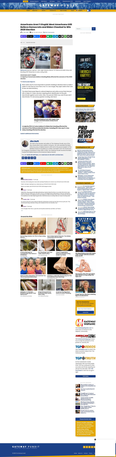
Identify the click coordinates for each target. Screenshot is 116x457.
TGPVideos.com (82, 349)
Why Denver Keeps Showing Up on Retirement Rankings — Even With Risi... (88, 403)
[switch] (89, 11)
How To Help (63, 10)
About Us (34, 10)
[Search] (94, 28)
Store (58, 1)
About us (80, 453)
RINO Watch (44, 1)
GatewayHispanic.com (85, 328)
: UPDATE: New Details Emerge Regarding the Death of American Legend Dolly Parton (86, 208)
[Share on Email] (68, 36)
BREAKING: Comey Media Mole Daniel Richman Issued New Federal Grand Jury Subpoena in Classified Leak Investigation (86, 177)
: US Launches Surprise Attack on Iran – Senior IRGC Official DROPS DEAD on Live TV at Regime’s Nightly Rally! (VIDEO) (86, 188)
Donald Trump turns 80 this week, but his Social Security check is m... (87, 412)
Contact (86, 453)
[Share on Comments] (62, 36)
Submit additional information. (29, 133)
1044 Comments (49, 32)
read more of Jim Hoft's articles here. (52, 155)
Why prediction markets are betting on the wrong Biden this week (88, 386)
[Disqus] (46, 194)
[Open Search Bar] (84, 10)
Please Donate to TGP (68, 1)
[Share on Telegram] (54, 36)
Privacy (90, 453)
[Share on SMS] (65, 36)
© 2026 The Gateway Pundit (19, 453)
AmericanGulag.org (84, 339)
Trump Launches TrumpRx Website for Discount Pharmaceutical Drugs (87, 399)
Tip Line (25, 1)
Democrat (23, 70)
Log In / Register (87, 1)
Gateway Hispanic (34, 1)
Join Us (43, 10)
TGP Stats (85, 376)
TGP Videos (52, 1)
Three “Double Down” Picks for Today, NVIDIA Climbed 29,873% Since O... (88, 407)
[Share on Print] (71, 36)
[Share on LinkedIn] (57, 36)
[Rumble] (95, 447)
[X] (89, 447)
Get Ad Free (78, 1)
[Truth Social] (84, 447)
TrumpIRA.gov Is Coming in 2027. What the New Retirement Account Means (88, 394)
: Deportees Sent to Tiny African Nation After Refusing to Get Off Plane (87, 213)
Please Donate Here (85, 419)
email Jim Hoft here (32, 155)
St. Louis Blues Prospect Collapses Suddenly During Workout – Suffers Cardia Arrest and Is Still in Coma (86, 172)
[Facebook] (92, 447)
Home (28, 10)
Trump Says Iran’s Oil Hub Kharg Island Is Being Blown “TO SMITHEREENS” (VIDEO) (86, 158)
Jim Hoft (34, 141)
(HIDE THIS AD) (61, 14)
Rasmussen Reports (29, 82)
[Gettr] (87, 447)
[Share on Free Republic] (59, 36)
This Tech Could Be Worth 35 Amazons (87, 389)
